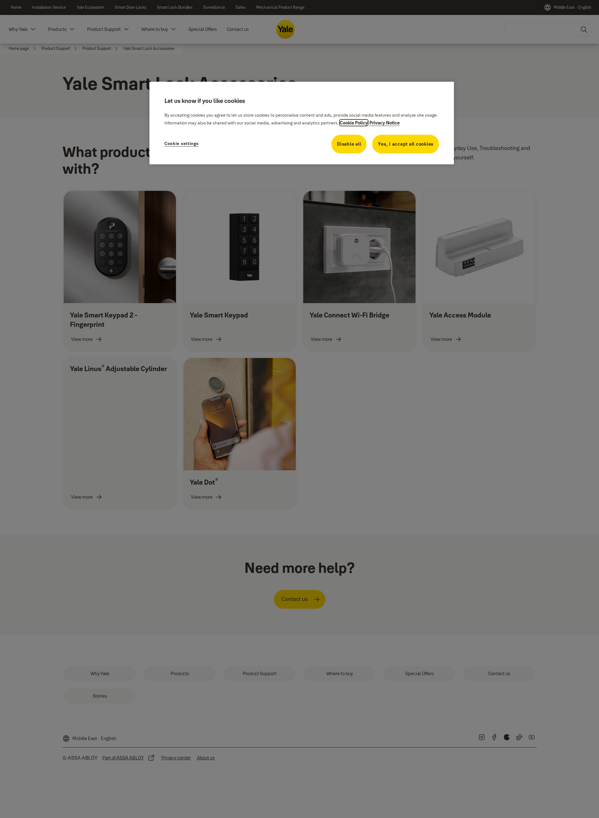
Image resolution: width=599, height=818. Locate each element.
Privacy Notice (384, 123)
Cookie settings (181, 143)
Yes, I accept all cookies (405, 144)
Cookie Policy (354, 123)
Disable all (349, 144)
